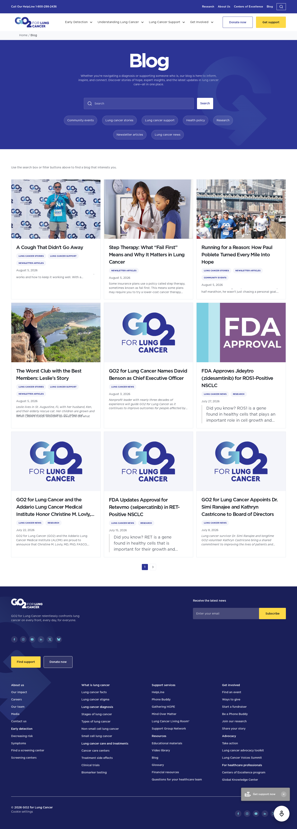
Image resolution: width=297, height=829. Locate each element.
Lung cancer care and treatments (104, 743)
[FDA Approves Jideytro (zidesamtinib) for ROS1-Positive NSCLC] (241, 365)
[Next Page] (153, 567)
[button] (281, 6)
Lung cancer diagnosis (97, 707)
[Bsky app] (59, 639)
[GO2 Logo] (32, 22)
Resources (159, 736)
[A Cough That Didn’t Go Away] (55, 239)
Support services (163, 685)
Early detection (22, 729)
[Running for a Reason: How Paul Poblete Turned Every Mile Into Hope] (241, 239)
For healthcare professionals (242, 765)
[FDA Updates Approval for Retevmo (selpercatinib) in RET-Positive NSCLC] (148, 494)
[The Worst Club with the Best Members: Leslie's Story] (55, 365)
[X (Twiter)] (50, 639)
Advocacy (229, 736)
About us (17, 685)
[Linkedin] (41, 639)
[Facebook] (14, 639)
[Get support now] (282, 814)
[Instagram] (23, 639)
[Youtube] (32, 639)
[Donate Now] (238, 22)
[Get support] (271, 22)
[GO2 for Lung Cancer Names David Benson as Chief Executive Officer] (148, 365)
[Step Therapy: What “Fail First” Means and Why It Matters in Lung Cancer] (148, 239)
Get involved (231, 685)
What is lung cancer (95, 685)
